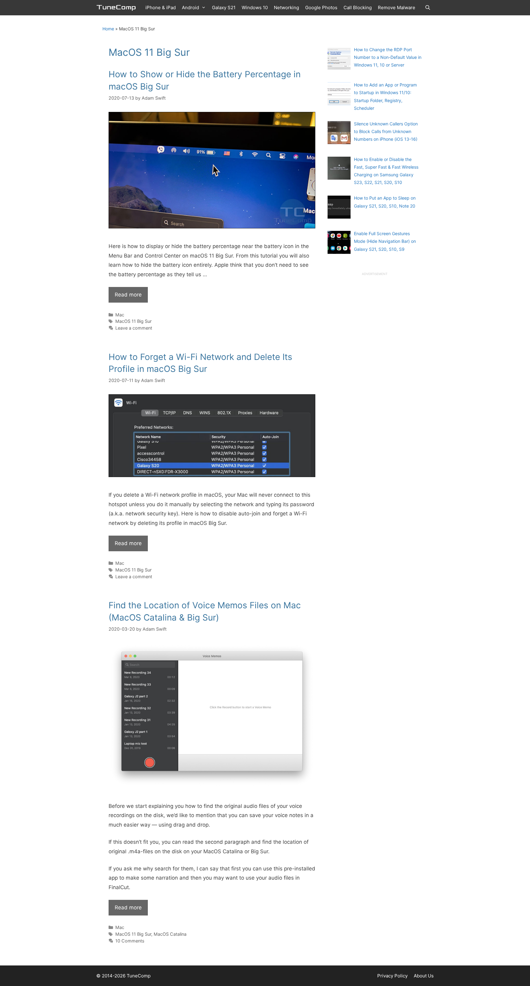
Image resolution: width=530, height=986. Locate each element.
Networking (286, 7)
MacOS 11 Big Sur (133, 321)
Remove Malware (396, 7)
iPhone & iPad (160, 7)
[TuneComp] (117, 7)
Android (190, 7)
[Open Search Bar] (428, 7)
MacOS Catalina (170, 934)
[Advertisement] (374, 369)
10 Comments (129, 940)
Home (108, 28)
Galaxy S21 (224, 7)
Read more (128, 295)
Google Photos (321, 7)
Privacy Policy (392, 976)
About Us (424, 976)
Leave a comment (133, 328)
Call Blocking (358, 7)
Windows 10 (255, 7)
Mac (119, 314)
